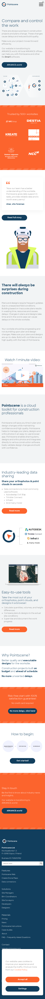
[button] (43, 2)
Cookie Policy (20, 970)
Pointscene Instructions (11, 926)
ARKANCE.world (14, 65)
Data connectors (9, 882)
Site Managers (8, 893)
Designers (6, 908)
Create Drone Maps (10, 878)
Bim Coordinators (9, 897)
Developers (6, 904)
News (4, 922)
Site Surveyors (8, 900)
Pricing (5, 919)
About (4, 934)
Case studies (7, 930)
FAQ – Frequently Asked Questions (16, 937)
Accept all (22, 979)
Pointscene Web (8, 874)
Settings (22, 989)
